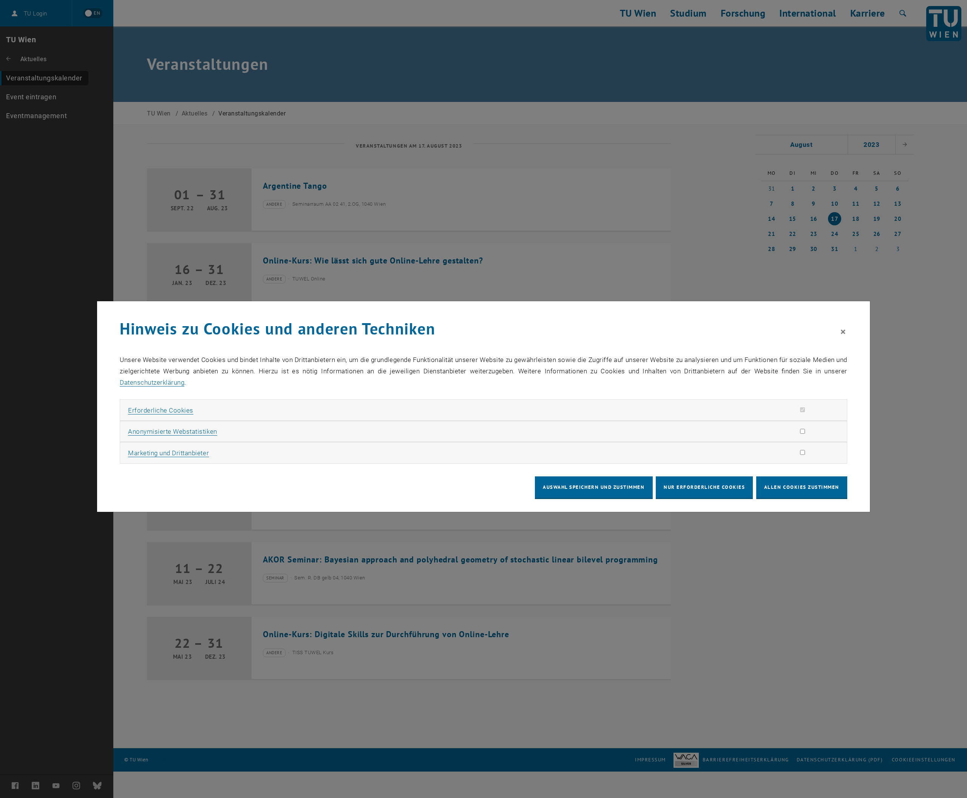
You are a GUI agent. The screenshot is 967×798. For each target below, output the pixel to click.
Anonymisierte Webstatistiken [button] (172, 431)
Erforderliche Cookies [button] (160, 410)
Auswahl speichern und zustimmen (593, 487)
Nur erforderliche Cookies (704, 487)
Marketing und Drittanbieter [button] (168, 453)
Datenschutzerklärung (152, 382)
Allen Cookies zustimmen (801, 487)
